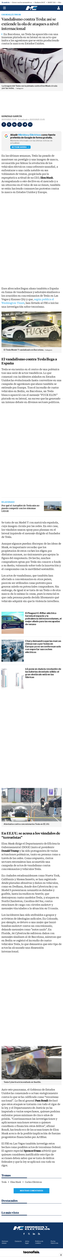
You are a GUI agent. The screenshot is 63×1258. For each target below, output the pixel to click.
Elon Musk (15, 1182)
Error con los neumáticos (22, 2)
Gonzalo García (11, 116)
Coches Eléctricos (11, 15)
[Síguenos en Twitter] (29, 1233)
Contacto (18, 1241)
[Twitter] (9, 124)
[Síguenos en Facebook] (24, 1233)
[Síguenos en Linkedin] (34, 1233)
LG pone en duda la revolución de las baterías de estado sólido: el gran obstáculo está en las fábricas (43, 673)
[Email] (30, 124)
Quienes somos (5, 1242)
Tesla (4, 1182)
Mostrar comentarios (31, 1191)
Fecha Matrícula (54, 1242)
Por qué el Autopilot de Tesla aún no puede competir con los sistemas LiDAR (20, 508)
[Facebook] (3, 124)
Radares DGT (40, 2)
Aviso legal (27, 1242)
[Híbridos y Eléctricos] (31, 1228)
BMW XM (52, 2)
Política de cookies (39, 1242)
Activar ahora (19, 147)
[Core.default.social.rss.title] (38, 1233)
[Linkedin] (14, 124)
